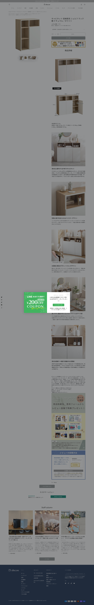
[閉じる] (68, 294)
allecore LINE (58, 304)
